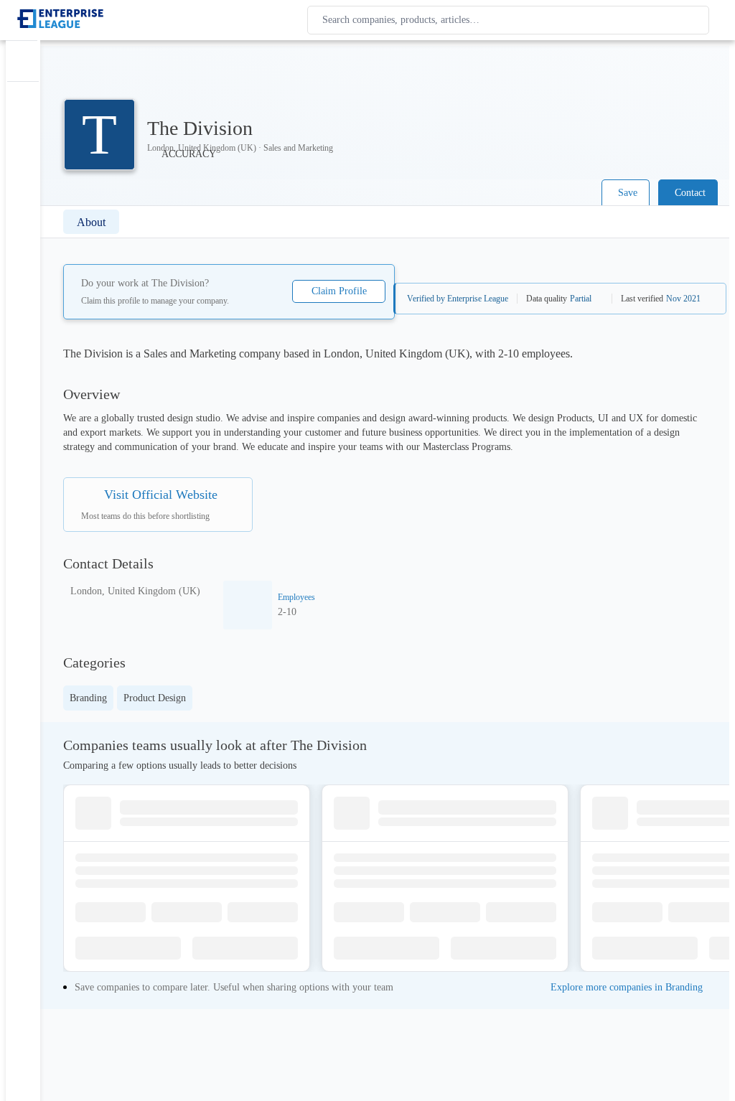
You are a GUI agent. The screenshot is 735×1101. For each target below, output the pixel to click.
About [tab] (91, 222)
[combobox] (511, 20)
